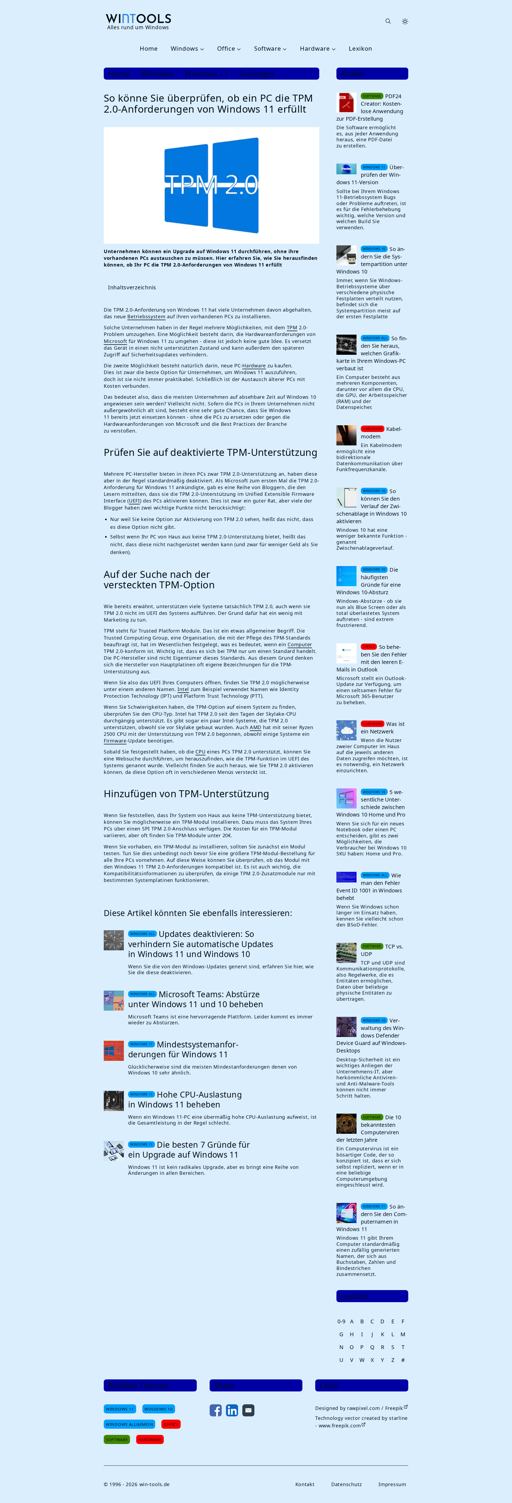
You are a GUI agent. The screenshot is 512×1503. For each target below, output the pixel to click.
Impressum (392, 1484)
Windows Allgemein (129, 1424)
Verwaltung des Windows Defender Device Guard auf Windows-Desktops (371, 1035)
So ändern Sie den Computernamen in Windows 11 (371, 1218)
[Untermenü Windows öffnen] (201, 48)
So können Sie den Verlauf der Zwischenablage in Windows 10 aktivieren (371, 506)
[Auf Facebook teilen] (216, 1411)
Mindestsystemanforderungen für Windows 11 (183, 1049)
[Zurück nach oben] (499, 1490)
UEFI (134, 500)
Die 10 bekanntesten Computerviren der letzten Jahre (368, 1128)
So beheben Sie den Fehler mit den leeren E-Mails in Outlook (371, 658)
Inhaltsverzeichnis (132, 287)
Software (267, 49)
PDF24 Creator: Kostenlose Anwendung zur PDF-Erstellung (369, 107)
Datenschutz (346, 1484)
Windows (184, 49)
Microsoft (115, 341)
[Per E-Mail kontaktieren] (248, 1411)
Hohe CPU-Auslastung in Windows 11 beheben (185, 1099)
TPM (292, 327)
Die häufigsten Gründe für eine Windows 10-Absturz (368, 581)
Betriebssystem (146, 316)
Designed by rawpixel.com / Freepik (359, 1408)
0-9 (341, 1321)
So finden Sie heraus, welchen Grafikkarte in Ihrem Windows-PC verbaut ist (371, 353)
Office (226, 49)
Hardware (315, 49)
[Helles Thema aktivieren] (405, 21)
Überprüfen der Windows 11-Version (370, 175)
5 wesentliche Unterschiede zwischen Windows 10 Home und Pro (371, 803)
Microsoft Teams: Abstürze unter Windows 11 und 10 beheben (195, 999)
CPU (200, 751)
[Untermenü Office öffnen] (238, 48)
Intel (183, 689)
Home (149, 49)
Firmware (115, 740)
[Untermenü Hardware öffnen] (333, 48)
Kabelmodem (381, 432)
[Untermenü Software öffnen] (284, 48)
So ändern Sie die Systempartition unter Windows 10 (372, 260)
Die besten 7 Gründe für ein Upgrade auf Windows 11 (189, 1149)
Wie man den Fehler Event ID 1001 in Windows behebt (369, 887)
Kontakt (305, 1484)
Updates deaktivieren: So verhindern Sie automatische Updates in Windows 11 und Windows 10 (200, 943)
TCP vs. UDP (382, 950)
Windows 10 (158, 1409)
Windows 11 (206, 73)
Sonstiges (256, 73)
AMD (255, 727)
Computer (300, 644)
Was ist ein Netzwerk (383, 727)
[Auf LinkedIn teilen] (232, 1411)
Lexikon (360, 49)
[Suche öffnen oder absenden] (388, 21)
